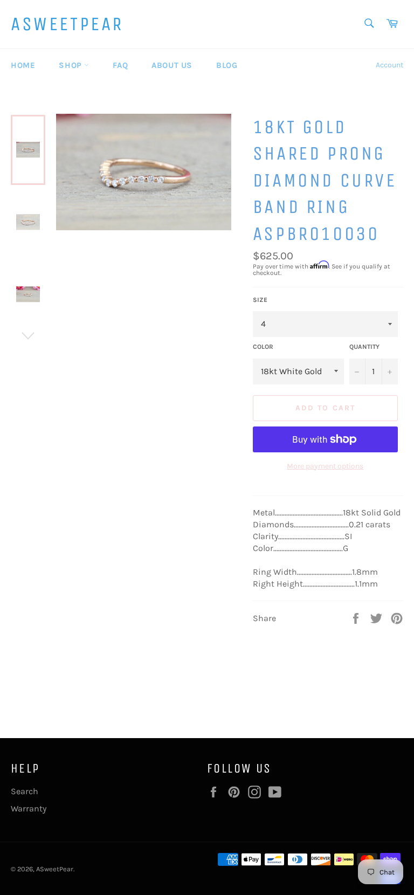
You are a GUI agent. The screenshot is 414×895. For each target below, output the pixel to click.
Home (23, 65)
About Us (171, 65)
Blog (226, 65)
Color (263, 346)
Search (24, 791)
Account (389, 65)
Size (260, 300)
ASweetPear (67, 24)
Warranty (28, 808)
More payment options (325, 466)
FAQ (120, 65)
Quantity (364, 346)
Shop (71, 65)
